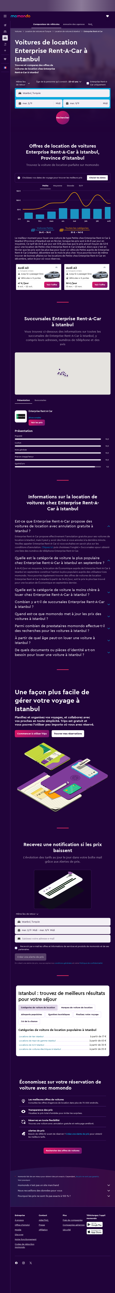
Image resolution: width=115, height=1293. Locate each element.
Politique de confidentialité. (91, 963)
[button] (5, 16)
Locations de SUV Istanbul (31, 1045)
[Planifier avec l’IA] (5, 50)
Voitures (18, 31)
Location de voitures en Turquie (38, 31)
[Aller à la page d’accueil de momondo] (20, 15)
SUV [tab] (81, 186)
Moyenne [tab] (57, 186)
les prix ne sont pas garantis (87, 1176)
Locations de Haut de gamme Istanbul (37, 1041)
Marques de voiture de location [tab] (77, 1008)
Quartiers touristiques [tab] (59, 1014)
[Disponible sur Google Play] (95, 1224)
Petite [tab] (45, 186)
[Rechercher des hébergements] (5, 32)
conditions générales (63, 963)
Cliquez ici (47, 547)
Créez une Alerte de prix (77, 1134)
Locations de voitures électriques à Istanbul (40, 1049)
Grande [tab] (70, 186)
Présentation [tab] (23, 400)
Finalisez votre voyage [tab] (87, 1014)
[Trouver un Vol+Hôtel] (5, 44)
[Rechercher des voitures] (5, 38)
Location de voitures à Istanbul (67, 31)
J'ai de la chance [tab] (29, 1021)
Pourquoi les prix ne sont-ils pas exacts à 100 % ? (44, 1196)
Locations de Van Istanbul (31, 1037)
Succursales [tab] (40, 400)
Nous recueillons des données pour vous (40, 1190)
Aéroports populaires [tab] (31, 1014)
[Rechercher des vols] (5, 25)
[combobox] (23, 83)
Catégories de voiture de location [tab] (38, 1008)
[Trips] (5, 59)
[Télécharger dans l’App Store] (95, 1231)
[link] (51, 285)
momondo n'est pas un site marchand (38, 1185)
